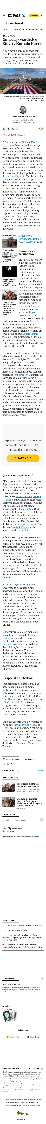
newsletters (8, 979)
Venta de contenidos (16, 1099)
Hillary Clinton (25, 508)
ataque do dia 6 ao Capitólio (22, 175)
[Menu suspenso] (4, 15)
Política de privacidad (13, 1102)
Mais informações (8, 831)
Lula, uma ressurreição (17, 930)
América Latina (8, 30)
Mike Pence (22, 527)
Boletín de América (11, 984)
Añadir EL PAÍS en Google (15, 135)
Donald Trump (30, 333)
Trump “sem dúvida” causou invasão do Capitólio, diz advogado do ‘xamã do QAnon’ (9, 308)
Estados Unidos (20, 820)
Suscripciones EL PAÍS (32, 1102)
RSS (23, 1105)
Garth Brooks (9, 644)
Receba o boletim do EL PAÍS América (20, 759)
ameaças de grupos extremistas (29, 314)
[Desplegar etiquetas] (42, 819)
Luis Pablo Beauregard (23, 116)
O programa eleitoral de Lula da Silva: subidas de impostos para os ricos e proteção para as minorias (21, 937)
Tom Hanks (8, 699)
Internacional (12, 23)
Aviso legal (27, 1099)
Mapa (22, 1102)
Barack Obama (24, 496)
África (17, 30)
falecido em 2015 (30, 565)
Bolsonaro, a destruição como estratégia (25, 925)
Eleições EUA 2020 (9, 36)
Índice (27, 1105)
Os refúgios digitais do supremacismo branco (27, 785)
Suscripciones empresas (13, 1105)
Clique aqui (23, 458)
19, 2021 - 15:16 (27, 120)
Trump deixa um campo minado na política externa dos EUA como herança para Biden (9, 256)
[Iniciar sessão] (42, 15)
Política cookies (36, 1099)
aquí (37, 836)
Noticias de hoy (35, 1105)
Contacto (7, 1099)
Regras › (41, 771)
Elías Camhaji (34, 789)
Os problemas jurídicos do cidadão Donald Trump (9, 282)
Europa (24, 30)
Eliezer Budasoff (22, 789)
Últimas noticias (9, 921)
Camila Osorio (21, 791)
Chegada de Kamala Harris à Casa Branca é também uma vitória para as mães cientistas (29, 802)
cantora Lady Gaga (17, 584)
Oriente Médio (34, 30)
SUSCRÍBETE (34, 15)
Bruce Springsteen (25, 724)
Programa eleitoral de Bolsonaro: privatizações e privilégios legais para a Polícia (22, 946)
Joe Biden (23, 142)
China (42, 30)
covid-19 (23, 374)
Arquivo (6, 1006)
